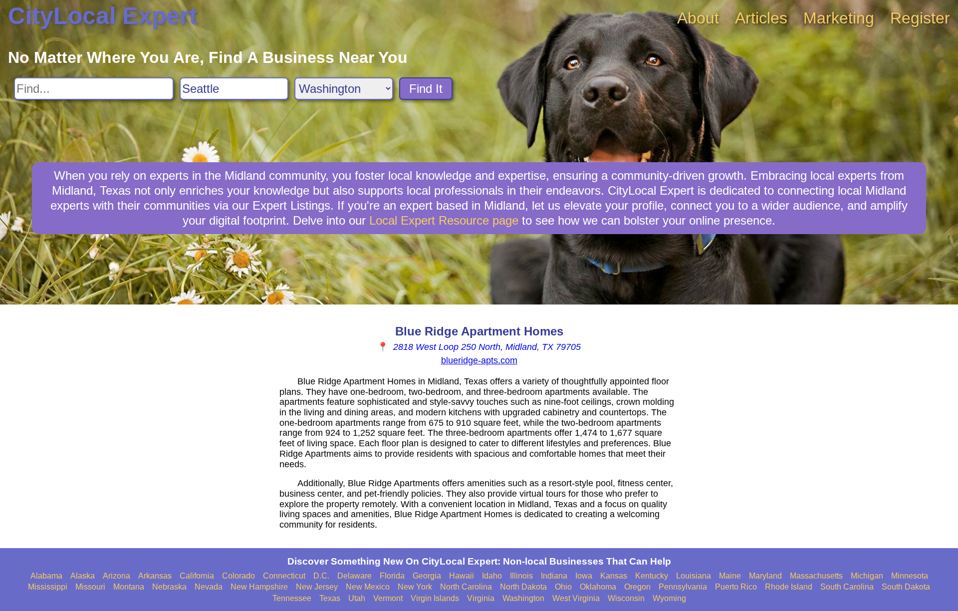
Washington (523, 598)
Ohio (563, 587)
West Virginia (576, 598)
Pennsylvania (683, 587)
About (698, 18)
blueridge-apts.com (479, 360)
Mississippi (47, 587)
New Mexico (368, 587)
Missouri (90, 587)
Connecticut (284, 576)
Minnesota (909, 576)
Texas (329, 598)
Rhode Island (788, 587)
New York (415, 587)
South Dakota (906, 587)
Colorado (238, 576)
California (197, 576)
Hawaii (461, 576)
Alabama (46, 576)
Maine (730, 576)
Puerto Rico (736, 587)
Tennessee (291, 598)
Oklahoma (598, 587)
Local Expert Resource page (443, 220)
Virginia (480, 598)
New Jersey (317, 587)
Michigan (867, 576)
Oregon (637, 587)
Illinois (521, 576)
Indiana (554, 576)
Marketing (838, 18)
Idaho (492, 576)
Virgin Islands (435, 598)
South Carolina (847, 587)
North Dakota (523, 587)
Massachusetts (816, 576)
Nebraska (169, 587)
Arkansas (155, 576)
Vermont (388, 598)
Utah (356, 598)
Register (920, 18)
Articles (761, 18)
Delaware (354, 576)
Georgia (427, 576)
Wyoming (669, 598)
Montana (128, 587)
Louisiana (693, 576)
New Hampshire (259, 587)
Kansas (613, 576)
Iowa (583, 576)
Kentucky (651, 576)
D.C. (321, 576)
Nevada (209, 587)
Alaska (82, 576)
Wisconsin (626, 598)
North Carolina (466, 587)
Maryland (765, 576)
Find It (426, 88)
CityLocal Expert (102, 15)
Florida (392, 576)
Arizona (116, 576)
